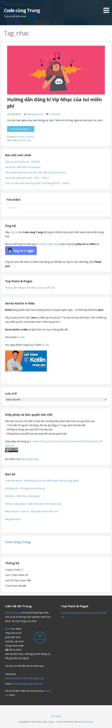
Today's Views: (13, 569)
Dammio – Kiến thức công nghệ (22, 496)
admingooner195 (35, 114)
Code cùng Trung (22, 10)
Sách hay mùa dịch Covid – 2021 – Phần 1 (27, 177)
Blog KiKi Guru (13, 519)
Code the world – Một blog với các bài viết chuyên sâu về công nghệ (42, 480)
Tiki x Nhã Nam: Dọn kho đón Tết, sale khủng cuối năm (35, 172)
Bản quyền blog (29, 459)
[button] (107, 7)
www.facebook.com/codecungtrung (24, 678)
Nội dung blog (13, 612)
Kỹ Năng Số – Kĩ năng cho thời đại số (25, 488)
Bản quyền (56, 716)
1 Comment (54, 114)
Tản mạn (30, 136)
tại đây (21, 337)
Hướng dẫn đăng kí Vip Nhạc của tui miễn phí (30, 287)
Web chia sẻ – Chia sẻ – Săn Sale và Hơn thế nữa (31, 511)
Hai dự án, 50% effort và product (22, 167)
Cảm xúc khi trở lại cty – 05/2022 (22, 161)
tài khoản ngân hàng (48, 244)
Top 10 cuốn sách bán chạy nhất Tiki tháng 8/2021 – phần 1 (37, 183)
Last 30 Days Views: (16, 580)
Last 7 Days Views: (15, 575)
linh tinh (22, 140)
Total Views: (12, 585)
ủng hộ (14, 232)
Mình (8, 628)
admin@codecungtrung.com (27, 683)
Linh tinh (20, 136)
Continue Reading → (20, 129)
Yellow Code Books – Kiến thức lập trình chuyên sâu (33, 503)
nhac (29, 140)
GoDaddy (88, 721)
